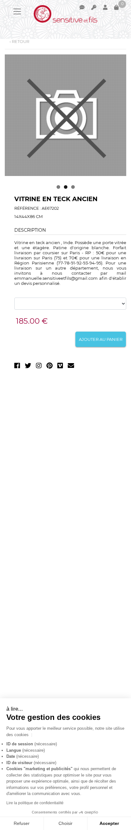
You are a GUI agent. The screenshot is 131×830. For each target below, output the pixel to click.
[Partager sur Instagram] (39, 366)
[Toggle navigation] (17, 11)
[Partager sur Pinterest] (49, 366)
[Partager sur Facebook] (17, 366)
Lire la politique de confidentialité (35, 803)
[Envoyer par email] (71, 366)
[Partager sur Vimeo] (60, 366)
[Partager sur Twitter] (28, 366)
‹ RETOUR (19, 41)
